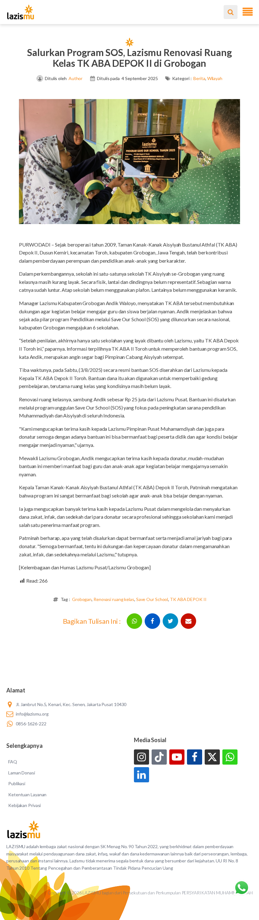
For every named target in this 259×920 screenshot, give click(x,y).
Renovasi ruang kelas (113, 599)
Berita (199, 78)
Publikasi (16, 783)
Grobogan (82, 599)
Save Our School (152, 599)
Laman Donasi (21, 772)
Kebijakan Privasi (24, 805)
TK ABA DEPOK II (188, 599)
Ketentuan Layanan (27, 794)
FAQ (12, 761)
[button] (134, 621)
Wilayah (214, 78)
